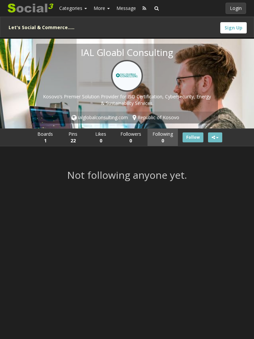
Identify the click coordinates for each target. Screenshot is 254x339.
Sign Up (233, 27)
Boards (45, 137)
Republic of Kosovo (157, 117)
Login (236, 8)
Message (126, 8)
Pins (72, 137)
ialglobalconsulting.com (102, 117)
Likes (100, 137)
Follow (193, 137)
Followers (130, 137)
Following (162, 137)
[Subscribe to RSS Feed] (144, 8)
